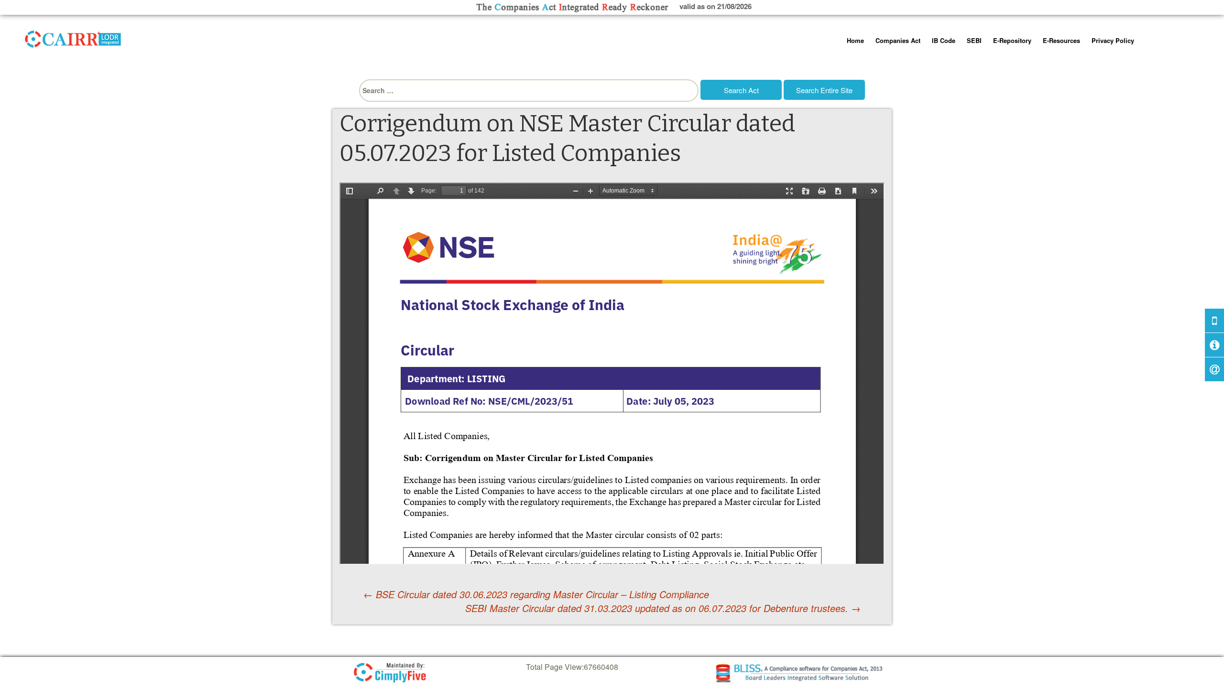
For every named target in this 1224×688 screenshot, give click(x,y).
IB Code (943, 40)
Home (855, 40)
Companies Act (897, 40)
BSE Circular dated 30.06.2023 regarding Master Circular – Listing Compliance (536, 594)
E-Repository (1012, 40)
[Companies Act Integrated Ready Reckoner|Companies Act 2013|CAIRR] (73, 37)
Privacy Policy (1113, 40)
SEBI (974, 40)
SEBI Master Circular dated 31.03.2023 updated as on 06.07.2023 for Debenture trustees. (663, 608)
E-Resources (1061, 40)
